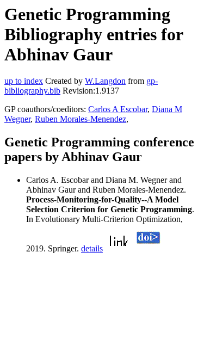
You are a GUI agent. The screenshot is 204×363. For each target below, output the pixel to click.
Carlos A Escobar (117, 109)
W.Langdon (105, 80)
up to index (23, 80)
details (92, 248)
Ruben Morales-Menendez (80, 119)
